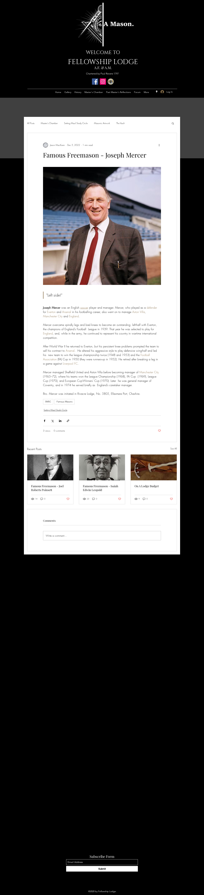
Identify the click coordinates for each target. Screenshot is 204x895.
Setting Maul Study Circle (76, 123)
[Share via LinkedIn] (60, 420)
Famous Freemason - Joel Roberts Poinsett (47, 488)
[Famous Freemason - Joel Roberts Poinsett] (50, 467)
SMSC (48, 401)
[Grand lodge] (111, 81)
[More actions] (159, 145)
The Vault (120, 123)
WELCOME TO (103, 52)
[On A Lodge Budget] (154, 467)
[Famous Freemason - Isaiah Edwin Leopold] (102, 467)
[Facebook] (95, 81)
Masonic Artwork (102, 123)
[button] (172, 123)
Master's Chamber (49, 123)
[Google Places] (156, 91)
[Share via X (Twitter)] (52, 420)
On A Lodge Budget (147, 486)
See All (173, 448)
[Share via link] (67, 420)
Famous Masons (65, 401)
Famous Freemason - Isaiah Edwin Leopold (100, 488)
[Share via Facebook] (44, 420)
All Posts (30, 123)
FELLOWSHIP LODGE (103, 62)
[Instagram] (103, 81)
